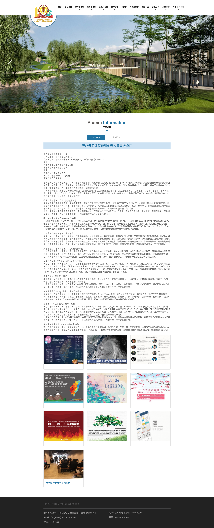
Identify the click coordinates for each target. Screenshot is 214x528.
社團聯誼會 (134, 7)
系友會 (124, 7)
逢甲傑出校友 (118, 137)
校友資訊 (114, 7)
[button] (10, 64)
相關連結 (166, 7)
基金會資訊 (91, 7)
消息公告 (68, 7)
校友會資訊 (79, 7)
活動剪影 (155, 7)
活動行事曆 (103, 7)
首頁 (60, 7)
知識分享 (145, 7)
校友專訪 (96, 137)
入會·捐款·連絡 (178, 7)
